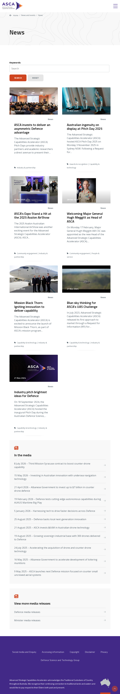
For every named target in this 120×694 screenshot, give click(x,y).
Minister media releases (27, 620)
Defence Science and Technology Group (60, 660)
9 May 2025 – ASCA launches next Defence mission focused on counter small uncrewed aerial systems (56, 573)
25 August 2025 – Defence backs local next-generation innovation (50, 519)
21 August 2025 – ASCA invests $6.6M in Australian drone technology (51, 527)
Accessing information (53, 652)
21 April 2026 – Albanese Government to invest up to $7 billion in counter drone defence (54, 489)
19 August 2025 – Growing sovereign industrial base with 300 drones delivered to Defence (57, 537)
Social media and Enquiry (24, 652)
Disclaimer (90, 652)
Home (15, 15)
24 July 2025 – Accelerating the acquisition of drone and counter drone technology (52, 549)
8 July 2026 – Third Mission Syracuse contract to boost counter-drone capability (52, 465)
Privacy (104, 652)
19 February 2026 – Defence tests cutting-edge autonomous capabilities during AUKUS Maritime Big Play (57, 500)
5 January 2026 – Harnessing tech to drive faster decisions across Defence (54, 511)
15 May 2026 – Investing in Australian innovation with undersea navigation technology (55, 477)
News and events (28, 15)
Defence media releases (27, 612)
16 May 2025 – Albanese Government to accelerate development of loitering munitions (55, 561)
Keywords (15, 62)
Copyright (74, 652)
